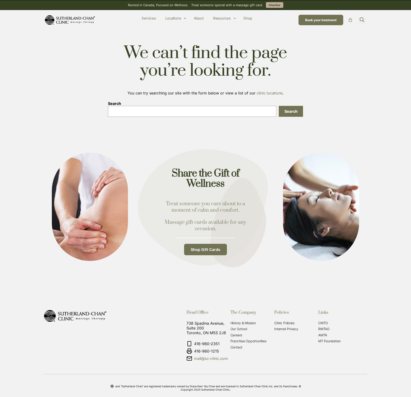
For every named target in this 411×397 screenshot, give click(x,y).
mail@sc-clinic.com (211, 358)
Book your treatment (321, 20)
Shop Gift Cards (205, 249)
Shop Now (274, 5)
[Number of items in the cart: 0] (350, 20)
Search (114, 103)
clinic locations (270, 93)
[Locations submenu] (185, 18)
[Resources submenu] (235, 18)
